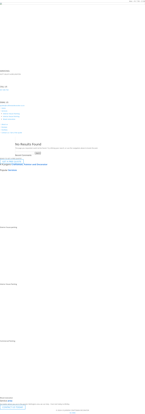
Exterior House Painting (11, 114)
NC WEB (72, 413)
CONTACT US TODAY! (12, 407)
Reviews (4, 127)
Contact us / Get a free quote (11, 133)
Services (4, 111)
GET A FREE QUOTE (11, 161)
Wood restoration (9, 119)
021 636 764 (4, 90)
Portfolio (4, 130)
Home (3, 108)
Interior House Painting (11, 116)
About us (4, 124)
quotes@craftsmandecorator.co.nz (12, 106)
